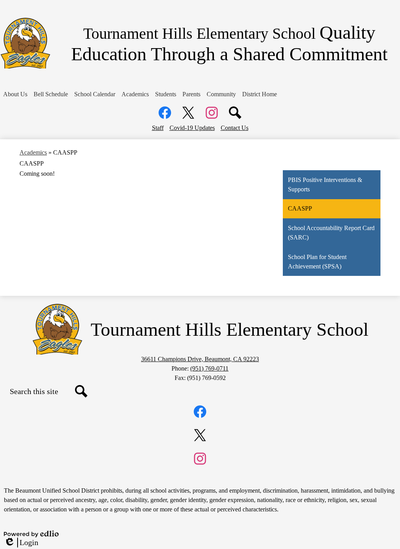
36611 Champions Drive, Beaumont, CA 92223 (200, 359)
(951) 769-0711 (209, 368)
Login (21, 542)
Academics (33, 152)
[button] (15, 94)
